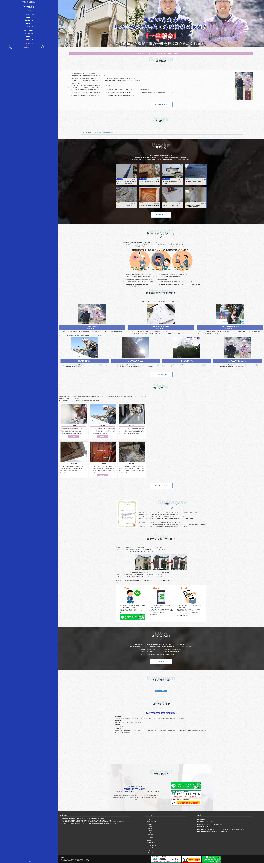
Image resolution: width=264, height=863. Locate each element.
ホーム (29, 10)
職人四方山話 (29, 39)
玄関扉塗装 (150, 835)
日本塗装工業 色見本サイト (155, 614)
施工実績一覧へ (160, 215)
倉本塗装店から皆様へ (29, 14)
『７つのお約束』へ (160, 374)
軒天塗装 (150, 832)
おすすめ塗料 (29, 20)
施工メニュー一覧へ (160, 486)
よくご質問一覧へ (161, 661)
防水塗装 (121, 179)
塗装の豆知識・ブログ (29, 27)
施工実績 (29, 23)
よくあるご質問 (29, 33)
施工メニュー (29, 17)
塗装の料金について (29, 30)
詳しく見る (73, 436)
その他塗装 (118, 202)
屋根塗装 (187, 179)
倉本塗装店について (160, 104)
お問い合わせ (29, 43)
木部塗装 (150, 830)
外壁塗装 (117, 179)
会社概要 (29, 36)
